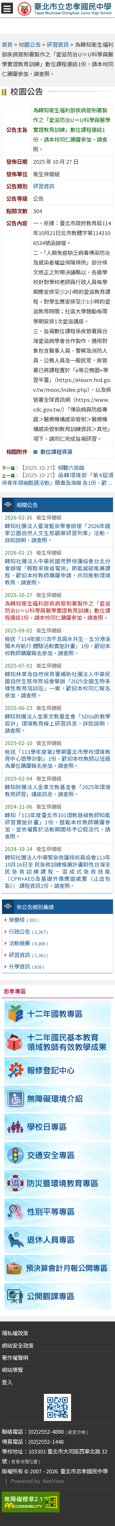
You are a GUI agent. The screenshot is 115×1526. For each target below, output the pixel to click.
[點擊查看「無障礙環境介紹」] (58, 1099)
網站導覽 (12, 1369)
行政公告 (28, 931)
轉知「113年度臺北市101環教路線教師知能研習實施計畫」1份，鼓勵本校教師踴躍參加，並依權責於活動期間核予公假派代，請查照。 (57, 825)
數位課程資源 (56, 451)
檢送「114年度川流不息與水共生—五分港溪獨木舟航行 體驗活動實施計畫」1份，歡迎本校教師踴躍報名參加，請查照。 (57, 646)
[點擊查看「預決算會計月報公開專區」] (58, 1268)
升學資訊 (26, 966)
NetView (53, 1481)
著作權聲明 (15, 1357)
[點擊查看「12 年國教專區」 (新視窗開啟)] (58, 1014)
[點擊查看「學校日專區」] (58, 1127)
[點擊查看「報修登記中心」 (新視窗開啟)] (58, 1070)
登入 (7, 1382)
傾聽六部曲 (51, 467)
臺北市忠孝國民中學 (83, 1471)
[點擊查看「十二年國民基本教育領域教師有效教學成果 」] (58, 1042)
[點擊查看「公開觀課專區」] (58, 1296)
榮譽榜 (23, 919)
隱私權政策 (15, 1333)
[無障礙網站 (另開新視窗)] (58, 1502)
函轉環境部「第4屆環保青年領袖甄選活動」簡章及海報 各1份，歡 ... (58, 478)
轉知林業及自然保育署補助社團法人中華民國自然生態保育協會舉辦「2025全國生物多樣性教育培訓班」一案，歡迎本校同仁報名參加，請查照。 (57, 684)
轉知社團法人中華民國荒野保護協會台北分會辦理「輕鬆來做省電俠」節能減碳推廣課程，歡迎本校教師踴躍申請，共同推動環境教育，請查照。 (57, 571)
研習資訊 (28, 955)
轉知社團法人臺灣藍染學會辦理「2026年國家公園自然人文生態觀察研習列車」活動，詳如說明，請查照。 (57, 533)
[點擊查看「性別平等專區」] (58, 1212)
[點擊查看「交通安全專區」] (58, 1155)
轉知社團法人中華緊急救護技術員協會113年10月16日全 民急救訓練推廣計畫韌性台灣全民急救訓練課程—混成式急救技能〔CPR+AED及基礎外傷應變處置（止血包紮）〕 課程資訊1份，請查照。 (57, 871)
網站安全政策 (18, 1345)
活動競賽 (28, 943)
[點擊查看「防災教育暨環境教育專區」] (58, 1183)
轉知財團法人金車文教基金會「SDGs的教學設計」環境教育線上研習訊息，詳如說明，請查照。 (57, 723)
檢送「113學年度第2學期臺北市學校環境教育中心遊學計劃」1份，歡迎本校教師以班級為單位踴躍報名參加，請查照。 (57, 759)
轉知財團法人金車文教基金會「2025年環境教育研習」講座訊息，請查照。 (57, 790)
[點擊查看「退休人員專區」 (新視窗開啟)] (58, 1240)
